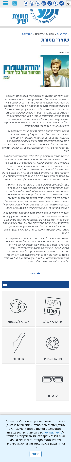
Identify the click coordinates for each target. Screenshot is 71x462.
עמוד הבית (63, 34)
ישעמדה (27, 34)
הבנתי (35, 454)
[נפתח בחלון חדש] (61, 3)
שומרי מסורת (55, 40)
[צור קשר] (14, 3)
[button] (5, 3)
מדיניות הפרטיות (52, 432)
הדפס (33, 273)
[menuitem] (52, 309)
